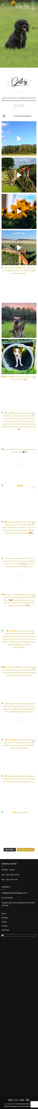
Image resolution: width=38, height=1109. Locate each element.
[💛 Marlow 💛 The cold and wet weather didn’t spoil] (19, 756)
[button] (3, 4)
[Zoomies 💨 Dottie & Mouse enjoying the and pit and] (19, 465)
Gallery (4, 922)
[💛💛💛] (19, 501)
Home (4, 913)
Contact (4, 926)
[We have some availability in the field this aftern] (19, 574)
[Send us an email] (33, 9)
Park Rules (5, 930)
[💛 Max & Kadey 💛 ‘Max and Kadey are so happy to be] (19, 538)
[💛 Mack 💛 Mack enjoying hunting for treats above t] (19, 392)
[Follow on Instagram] (33, 5)
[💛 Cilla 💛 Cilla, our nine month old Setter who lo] (19, 429)
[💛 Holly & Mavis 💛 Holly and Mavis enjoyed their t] (19, 683)
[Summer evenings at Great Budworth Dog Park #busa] (19, 138)
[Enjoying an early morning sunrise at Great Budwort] (19, 320)
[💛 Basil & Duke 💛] (19, 828)
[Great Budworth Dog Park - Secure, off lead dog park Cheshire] (19, 4)
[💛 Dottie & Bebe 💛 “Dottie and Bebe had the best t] (19, 792)
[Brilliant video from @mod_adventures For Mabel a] (19, 719)
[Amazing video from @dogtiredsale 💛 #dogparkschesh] (19, 211)
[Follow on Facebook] (33, 2)
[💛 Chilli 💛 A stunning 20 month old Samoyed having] (19, 647)
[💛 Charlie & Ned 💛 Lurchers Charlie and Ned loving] (19, 284)
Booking (5, 918)
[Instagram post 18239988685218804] (19, 247)
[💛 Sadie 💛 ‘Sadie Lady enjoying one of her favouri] (19, 356)
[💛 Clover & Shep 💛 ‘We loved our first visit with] (19, 610)
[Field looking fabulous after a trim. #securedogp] (19, 175)
